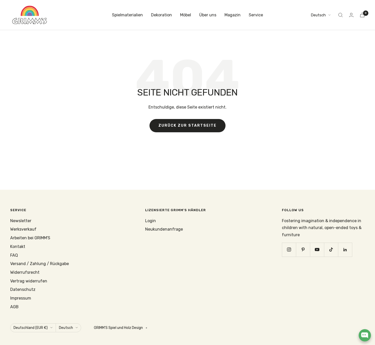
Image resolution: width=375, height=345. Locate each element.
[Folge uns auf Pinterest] (303, 250)
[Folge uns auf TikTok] (331, 250)
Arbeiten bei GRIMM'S (30, 237)
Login (150, 220)
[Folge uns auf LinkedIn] (345, 250)
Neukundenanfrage (164, 229)
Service (256, 15)
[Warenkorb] (362, 15)
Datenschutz (22, 289)
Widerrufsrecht (25, 272)
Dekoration (161, 15)
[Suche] (340, 15)
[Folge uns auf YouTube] (317, 250)
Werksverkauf (23, 229)
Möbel (185, 15)
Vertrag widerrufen (28, 281)
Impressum (20, 298)
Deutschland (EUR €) (31, 328)
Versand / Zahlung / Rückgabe (39, 263)
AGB (14, 306)
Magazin (232, 15)
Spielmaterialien (127, 15)
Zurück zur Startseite (187, 125)
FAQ (14, 255)
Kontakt (17, 246)
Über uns (207, 15)
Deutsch (318, 15)
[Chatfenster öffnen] (365, 335)
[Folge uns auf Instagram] (289, 250)
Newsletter (20, 220)
